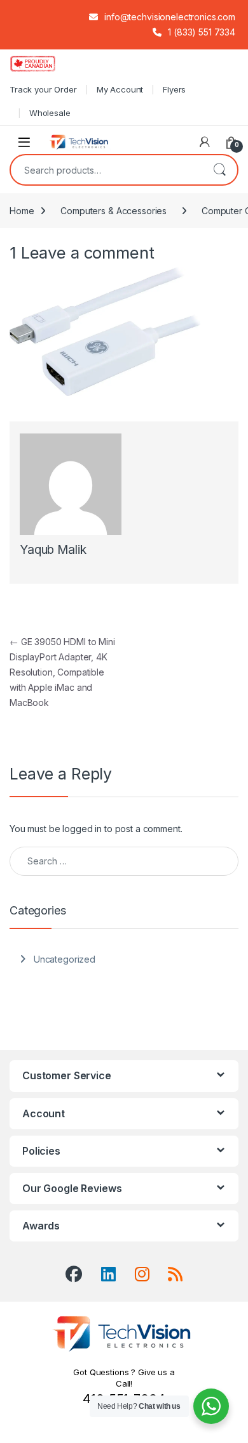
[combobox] (106, 169)
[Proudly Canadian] (43, 63)
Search (219, 169)
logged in (82, 828)
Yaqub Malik (53, 549)
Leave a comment (88, 252)
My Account (120, 89)
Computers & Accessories (113, 210)
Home (22, 210)
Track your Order (43, 89)
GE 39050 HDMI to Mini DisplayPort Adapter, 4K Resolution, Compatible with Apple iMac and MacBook (62, 672)
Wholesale (50, 113)
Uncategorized (64, 959)
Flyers (174, 89)
